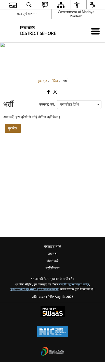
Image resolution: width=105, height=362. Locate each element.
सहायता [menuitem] (52, 253)
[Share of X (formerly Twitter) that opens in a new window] (55, 92)
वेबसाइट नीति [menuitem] (52, 246)
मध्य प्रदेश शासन (27, 13)
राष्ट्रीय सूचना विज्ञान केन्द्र (74, 284)
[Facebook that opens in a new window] (48, 92)
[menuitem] (12, 4)
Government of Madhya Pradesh (76, 14)
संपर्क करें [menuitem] (52, 261)
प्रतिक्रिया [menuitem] (52, 268)
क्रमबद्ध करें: (47, 104)
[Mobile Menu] (95, 31)
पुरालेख (12, 128)
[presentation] (79, 104)
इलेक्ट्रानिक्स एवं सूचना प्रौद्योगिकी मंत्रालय (34, 289)
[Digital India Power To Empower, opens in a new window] (52, 352)
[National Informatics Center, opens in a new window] (52, 332)
